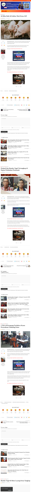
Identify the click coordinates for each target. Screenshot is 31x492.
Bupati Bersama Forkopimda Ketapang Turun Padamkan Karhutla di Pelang (3, 364)
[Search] (27, 11)
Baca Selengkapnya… (27, 142)
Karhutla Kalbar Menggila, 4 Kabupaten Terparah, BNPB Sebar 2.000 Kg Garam (3, 212)
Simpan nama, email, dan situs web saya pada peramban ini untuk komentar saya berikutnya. (10, 129)
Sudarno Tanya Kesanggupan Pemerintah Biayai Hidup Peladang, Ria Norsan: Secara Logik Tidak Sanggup (3, 56)
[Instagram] (28, 0)
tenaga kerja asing (4, 403)
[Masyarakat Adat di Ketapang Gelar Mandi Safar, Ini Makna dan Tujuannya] (4, 471)
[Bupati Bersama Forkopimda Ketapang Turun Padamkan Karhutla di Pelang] (3, 360)
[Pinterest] (2, 45)
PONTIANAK (3, 14)
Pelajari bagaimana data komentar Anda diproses (22, 290)
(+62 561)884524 (3, 0)
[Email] (4, 45)
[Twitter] (27, 0)
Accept (10, 490)
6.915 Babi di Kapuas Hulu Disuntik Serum (16, 48)
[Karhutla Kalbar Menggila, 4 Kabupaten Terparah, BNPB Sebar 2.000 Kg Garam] (3, 207)
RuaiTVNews (3, 18)
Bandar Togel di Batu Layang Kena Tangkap (16, 218)
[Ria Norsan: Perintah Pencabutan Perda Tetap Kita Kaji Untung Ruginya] (4, 159)
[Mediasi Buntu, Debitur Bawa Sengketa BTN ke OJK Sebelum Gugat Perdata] (4, 153)
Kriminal (2, 166)
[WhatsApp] (24, 105)
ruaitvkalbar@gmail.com (10, 0)
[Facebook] (26, 0)
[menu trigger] (28, 11)
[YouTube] (29, 0)
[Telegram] (27, 105)
